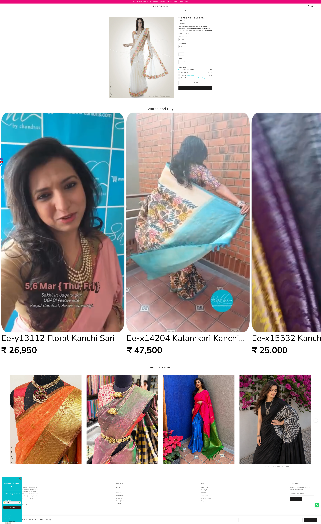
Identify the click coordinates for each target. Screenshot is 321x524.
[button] (5, 503)
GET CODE (12, 507)
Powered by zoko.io (12, 521)
